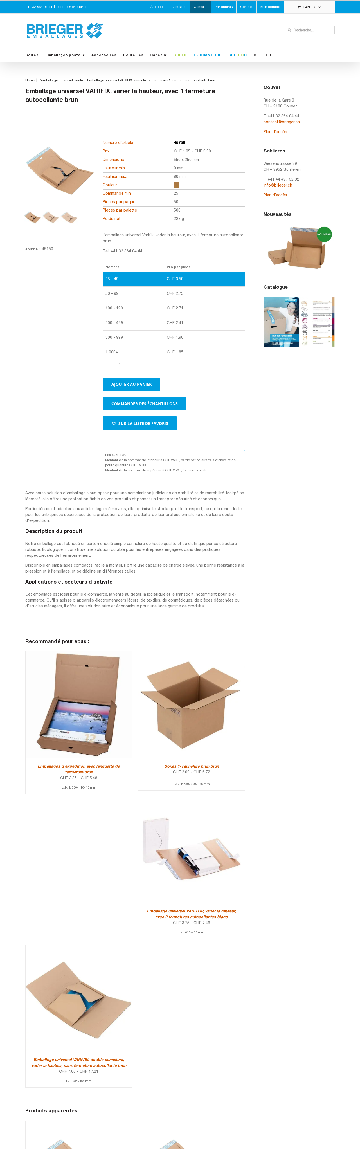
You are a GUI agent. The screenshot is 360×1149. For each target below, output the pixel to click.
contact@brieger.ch (72, 6)
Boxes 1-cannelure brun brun (191, 766)
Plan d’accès (275, 132)
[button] (140, 423)
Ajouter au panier (131, 384)
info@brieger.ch (278, 185)
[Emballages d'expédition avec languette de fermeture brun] (79, 654)
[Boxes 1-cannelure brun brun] (191, 654)
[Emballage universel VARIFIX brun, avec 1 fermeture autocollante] (79, 1124)
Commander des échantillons (144, 403)
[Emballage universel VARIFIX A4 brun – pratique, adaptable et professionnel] (191, 1124)
